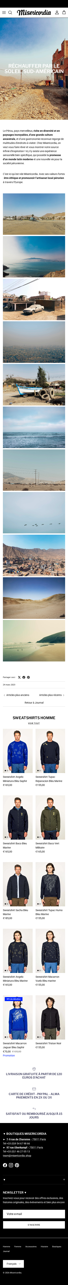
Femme (17, 1246)
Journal (6, 1251)
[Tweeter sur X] (19, 677)
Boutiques (56, 1246)
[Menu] (4, 13)
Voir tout (34, 723)
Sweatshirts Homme (34, 718)
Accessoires (31, 1246)
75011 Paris (26, 1139)
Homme (6, 1246)
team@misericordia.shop (17, 1155)
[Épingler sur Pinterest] (28, 677)
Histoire (44, 1246)
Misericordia (15, 1273)
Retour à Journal (34, 702)
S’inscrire (34, 1225)
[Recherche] (12, 13)
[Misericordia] (34, 12)
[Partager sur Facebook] (23, 677)
